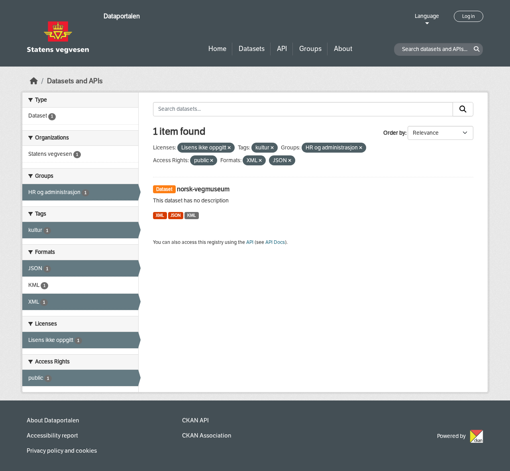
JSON (175, 215)
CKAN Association (206, 435)
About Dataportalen (53, 420)
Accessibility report (52, 435)
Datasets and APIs (75, 81)
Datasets (252, 49)
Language (427, 16)
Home (217, 49)
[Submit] (463, 109)
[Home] (34, 81)
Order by (394, 133)
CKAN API (195, 420)
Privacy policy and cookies (62, 450)
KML (191, 215)
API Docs (275, 242)
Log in (468, 16)
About (343, 49)
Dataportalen (122, 16)
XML (160, 215)
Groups (310, 49)
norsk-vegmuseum (203, 189)
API (282, 49)
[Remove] (229, 148)
